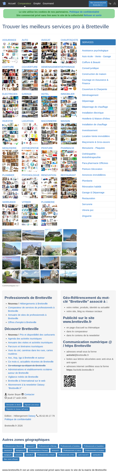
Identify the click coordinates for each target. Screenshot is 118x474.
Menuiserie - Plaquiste (93, 148)
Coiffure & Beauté (91, 62)
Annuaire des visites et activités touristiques (30, 342)
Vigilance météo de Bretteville (23, 377)
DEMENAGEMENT (51, 67)
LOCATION (27, 121)
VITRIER (26, 202)
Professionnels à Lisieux (72, 450)
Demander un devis (13, 405)
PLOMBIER (8, 175)
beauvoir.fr (31, 446)
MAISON (65, 121)
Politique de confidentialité (84, 12)
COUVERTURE (30, 67)
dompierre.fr (20, 450)
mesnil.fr (18, 455)
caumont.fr (8, 450)
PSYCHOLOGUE (30, 175)
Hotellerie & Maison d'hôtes (96, 118)
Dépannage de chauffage (95, 107)
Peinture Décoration (92, 169)
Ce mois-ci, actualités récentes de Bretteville (30, 361)
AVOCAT (45, 40)
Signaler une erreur (32, 405)
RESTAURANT (68, 175)
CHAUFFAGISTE (69, 40)
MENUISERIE (9, 148)
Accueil (11, 3)
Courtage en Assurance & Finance (95, 82)
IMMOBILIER (67, 94)
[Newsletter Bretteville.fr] (110, 3)
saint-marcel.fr (83, 455)
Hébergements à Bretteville (34, 303)
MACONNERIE (49, 121)
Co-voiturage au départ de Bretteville (27, 365)
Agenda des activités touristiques (25, 338)
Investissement (89, 130)
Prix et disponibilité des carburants (37, 334)
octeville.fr (29, 455)
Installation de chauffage (94, 124)
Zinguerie (86, 216)
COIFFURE (8, 67)
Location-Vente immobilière (96, 136)
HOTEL (45, 94)
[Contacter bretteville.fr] (114, 3)
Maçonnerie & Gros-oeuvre (96, 142)
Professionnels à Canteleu (70, 446)
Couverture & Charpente (94, 89)
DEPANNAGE (68, 67)
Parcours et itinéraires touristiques (25, 346)
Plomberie (87, 180)
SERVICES (87, 42)
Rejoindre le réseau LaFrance (17, 409)
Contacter (29, 394)
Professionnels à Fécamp (38, 450)
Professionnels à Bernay (47, 446)
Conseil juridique (90, 68)
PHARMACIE (67, 148)
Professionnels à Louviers (94, 450)
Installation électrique (93, 112)
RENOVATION (48, 175)
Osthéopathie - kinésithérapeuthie (91, 156)
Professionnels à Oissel (45, 455)
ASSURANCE (9, 40)
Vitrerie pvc (88, 210)
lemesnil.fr (55, 450)
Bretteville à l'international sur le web (26, 380)
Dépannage (88, 101)
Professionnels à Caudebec (94, 446)
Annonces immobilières (94, 175)
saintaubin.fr (97, 455)
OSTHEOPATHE (30, 148)
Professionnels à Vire (66, 455)
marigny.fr (7, 455)
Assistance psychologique (95, 50)
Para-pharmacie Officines (95, 163)
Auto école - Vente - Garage (96, 56)
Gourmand (48, 3)
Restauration (88, 198)
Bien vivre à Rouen (11, 459)
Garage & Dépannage (93, 192)
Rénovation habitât (91, 186)
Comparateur (24, 3)
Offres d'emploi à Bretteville (22, 322)
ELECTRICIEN (9, 94)
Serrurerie (87, 204)
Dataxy (31, 416)
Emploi (37, 3)
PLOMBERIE (48, 202)
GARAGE (27, 94)
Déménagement (90, 95)
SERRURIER (9, 202)
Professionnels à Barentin (13, 446)
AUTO (25, 40)
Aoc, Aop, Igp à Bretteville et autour (26, 357)
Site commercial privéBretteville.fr (98, 4)
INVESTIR (7, 121)
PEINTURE (47, 148)
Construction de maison (94, 74)
